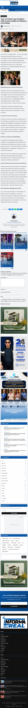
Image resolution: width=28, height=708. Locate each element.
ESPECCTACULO (5, 551)
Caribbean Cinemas (5, 542)
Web (2, 296)
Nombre (3, 289)
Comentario (4, 277)
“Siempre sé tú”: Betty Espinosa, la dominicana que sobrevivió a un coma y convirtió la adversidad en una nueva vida (16, 686)
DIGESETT (4, 547)
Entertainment (10, 547)
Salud (3, 493)
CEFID (19, 542)
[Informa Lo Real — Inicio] (14, 3)
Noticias (6, 426)
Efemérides (4, 470)
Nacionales (4, 483)
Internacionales (5, 480)
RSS (21, 706)
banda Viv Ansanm (5, 540)
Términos (13, 706)
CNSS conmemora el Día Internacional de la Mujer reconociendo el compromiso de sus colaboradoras (15, 440)
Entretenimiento (5, 473)
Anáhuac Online (5, 538)
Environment (4, 549)
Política (3, 490)
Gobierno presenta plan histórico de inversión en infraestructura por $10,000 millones (14, 428)
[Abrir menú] (2, 7)
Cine (2, 460)
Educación (4, 468)
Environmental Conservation (14, 549)
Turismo (3, 500)
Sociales (5, 12)
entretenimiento (17, 547)
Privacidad (8, 706)
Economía (4, 465)
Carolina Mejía (13, 542)
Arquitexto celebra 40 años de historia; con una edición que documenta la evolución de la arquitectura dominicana (6, 263)
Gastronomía (4, 475)
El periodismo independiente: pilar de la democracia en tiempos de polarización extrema (15, 451)
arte (10, 538)
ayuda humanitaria (16, 538)
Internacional (4, 478)
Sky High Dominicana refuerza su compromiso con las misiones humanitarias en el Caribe (20, 245)
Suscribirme (14, 513)
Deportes (6, 443)
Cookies (17, 706)
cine (23, 542)
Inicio (2, 12)
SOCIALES (4, 235)
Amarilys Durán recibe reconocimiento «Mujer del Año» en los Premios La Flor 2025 (6, 245)
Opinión (5, 449)
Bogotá (12, 540)
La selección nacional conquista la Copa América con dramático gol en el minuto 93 (15, 445)
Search (24, 557)
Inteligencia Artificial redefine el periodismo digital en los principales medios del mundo (14, 434)
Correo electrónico (6, 292)
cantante (16, 540)
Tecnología (6, 432)
